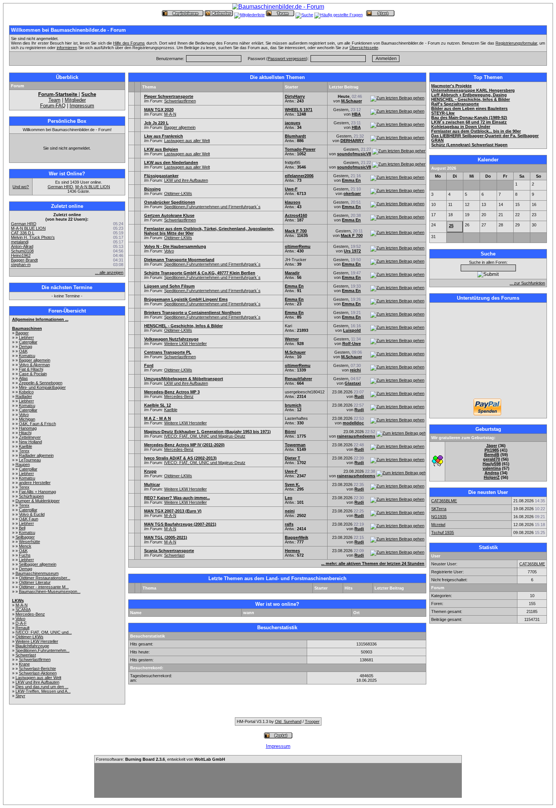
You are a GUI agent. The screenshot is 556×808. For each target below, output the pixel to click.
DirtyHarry (295, 96)
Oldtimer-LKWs (29, 637)
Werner (292, 339)
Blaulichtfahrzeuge (32, 646)
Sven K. (292, 484)
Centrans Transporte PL (167, 352)
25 (451, 225)
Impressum (82, 105)
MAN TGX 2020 (159, 109)
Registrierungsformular (516, 43)
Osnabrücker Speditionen (169, 202)
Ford (149, 365)
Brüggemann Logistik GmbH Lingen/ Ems (186, 299)
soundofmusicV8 (354, 154)
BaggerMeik (296, 537)
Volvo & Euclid (32, 514)
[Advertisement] (488, 351)
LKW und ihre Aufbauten (37, 682)
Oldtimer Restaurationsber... (44, 578)
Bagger (22, 333)
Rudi (359, 396)
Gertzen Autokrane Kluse (169, 215)
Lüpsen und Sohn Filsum (169, 286)
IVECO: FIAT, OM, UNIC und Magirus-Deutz (204, 436)
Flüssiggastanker (161, 175)
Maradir (292, 273)
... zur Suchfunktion (527, 283)
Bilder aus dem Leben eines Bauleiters (469, 108)
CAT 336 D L (22, 233)
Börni (290, 431)
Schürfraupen (31, 496)
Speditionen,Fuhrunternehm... (43, 650)
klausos (292, 202)
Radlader (24, 396)
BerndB (491, 454)
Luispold (352, 330)
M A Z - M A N (157, 418)
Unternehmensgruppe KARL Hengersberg (473, 90)
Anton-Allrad (22, 246)
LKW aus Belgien (161, 149)
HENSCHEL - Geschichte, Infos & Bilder (183, 326)
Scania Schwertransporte (169, 550)
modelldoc (353, 423)
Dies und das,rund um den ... (42, 686)
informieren (67, 47)
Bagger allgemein (34, 360)
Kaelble (25, 446)
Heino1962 (21, 255)
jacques (292, 123)
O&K (23, 351)
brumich (293, 405)
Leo (288, 497)
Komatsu (27, 355)
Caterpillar (28, 342)
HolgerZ (492, 477)
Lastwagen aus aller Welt (38, 677)
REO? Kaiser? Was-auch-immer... (177, 497)
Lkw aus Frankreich (163, 136)
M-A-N (22, 605)
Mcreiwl (438, 524)
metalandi (19, 242)
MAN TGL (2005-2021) (165, 537)
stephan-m (21, 264)
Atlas (23, 378)
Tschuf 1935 (442, 532)
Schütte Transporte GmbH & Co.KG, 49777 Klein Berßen (199, 273)
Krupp (150, 471)
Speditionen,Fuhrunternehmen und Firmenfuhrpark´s (212, 206)
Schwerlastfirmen (35, 659)
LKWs (18, 600)
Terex (24, 451)
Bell (22, 528)
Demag (25, 346)
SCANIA (23, 609)
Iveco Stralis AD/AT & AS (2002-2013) (180, 458)
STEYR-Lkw (443, 113)
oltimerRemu (298, 246)
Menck (25, 546)
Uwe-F (291, 189)
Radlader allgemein (36, 455)
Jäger (491, 445)
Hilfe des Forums (129, 43)
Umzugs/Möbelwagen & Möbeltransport (183, 378)
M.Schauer (351, 101)
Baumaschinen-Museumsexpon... (50, 591)
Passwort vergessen (287, 58)
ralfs (289, 524)
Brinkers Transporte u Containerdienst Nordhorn (192, 312)
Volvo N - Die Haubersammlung (175, 246)
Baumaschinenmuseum (37, 573)
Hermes (292, 550)
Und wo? (20, 186)
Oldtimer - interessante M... (44, 587)
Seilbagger (25, 537)
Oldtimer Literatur (35, 582)
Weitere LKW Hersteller (37, 641)
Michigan (27, 419)
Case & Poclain (33, 373)
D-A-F (21, 623)
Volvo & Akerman (34, 364)
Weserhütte (29, 541)
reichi (355, 370)
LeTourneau (30, 460)
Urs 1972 (352, 251)
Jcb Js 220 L (156, 123)
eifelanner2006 (299, 175)
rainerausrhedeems (356, 436)
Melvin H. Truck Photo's (33, 237)
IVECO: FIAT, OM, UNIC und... (44, 632)
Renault (23, 627)
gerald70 (491, 459)
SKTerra (438, 508)
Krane (24, 664)
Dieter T (292, 458)
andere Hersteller (35, 482)
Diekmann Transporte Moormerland (179, 259)
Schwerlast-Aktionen (38, 673)
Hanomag (28, 428)
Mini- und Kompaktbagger (42, 387)
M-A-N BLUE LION (92, 186)
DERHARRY (352, 140)
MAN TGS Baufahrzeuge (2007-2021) (180, 524)
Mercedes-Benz (30, 614)
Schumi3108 (22, 251)
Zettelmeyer (30, 437)
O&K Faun (28, 519)
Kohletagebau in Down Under (460, 126)
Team (54, 100)
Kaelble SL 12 (157, 405)
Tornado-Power (300, 149)
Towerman (295, 445)
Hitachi (25, 432)
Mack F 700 (296, 231)
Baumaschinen (27, 328)
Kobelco (26, 392)
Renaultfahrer (298, 378)
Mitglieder (75, 100)
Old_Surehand (288, 721)
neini (290, 511)
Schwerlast (26, 655)
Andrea (492, 473)
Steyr (20, 695)
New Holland (30, 442)
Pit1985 (492, 450)
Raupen (23, 464)
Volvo (24, 414)
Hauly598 (492, 463)
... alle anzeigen (109, 272)
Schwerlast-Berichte (37, 668)
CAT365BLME (444, 500)
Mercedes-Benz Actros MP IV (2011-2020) (184, 445)
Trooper (312, 721)
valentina (492, 468)
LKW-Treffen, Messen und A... (43, 691)
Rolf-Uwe (351, 343)
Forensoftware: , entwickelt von (160, 759)
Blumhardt (295, 136)
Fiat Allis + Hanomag (37, 491)
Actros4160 (296, 215)
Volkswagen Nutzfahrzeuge (171, 339)
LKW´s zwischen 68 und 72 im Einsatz (469, 122)
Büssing (152, 189)
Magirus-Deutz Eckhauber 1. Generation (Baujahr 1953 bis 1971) (207, 431)
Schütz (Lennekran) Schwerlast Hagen (469, 144)
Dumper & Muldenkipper (38, 500)
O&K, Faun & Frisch (37, 423)
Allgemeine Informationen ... (40, 319)
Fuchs (25, 555)
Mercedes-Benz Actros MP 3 (172, 392)
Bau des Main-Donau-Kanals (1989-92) (469, 117)
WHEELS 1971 (298, 109)
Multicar (152, 484)
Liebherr (26, 337)
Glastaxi (353, 383)
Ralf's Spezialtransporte (455, 104)
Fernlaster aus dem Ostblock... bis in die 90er (476, 131)
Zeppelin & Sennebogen (40, 383)
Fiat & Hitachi (31, 369)
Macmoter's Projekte (451, 86)
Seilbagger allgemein (37, 564)
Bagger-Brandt (24, 260)
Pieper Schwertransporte (168, 96)
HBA (356, 114)
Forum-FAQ (52, 105)
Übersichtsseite (363, 47)
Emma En (351, 180)
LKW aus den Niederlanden (171, 162)
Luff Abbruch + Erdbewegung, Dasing (469, 95)
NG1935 (439, 516)
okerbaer (352, 193)
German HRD (60, 186)
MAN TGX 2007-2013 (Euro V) (173, 511)
